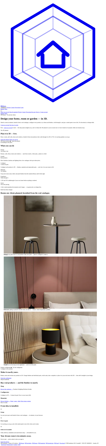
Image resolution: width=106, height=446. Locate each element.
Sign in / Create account (42, 112)
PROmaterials (41, 443)
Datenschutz (10, 444)
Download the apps (31, 112)
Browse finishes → (5, 401)
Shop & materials (13, 112)
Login (21, 107)
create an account (8, 127)
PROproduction (49, 443)
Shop (6, 109)
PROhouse (34, 443)
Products (3, 107)
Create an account (5, 125)
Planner (2, 109)
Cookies (15, 444)
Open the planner (5, 139)
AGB (19, 444)
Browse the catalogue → (7, 389)
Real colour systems (26, 401)
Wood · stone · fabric (15, 401)
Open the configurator (6, 378)
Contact (13, 107)
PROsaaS (56, 443)
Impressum (3, 444)
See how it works (14, 125)
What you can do (5, 112)
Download (17, 107)
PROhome (21, 443)
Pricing (9, 107)
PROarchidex (28, 443)
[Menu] (1, 110)
